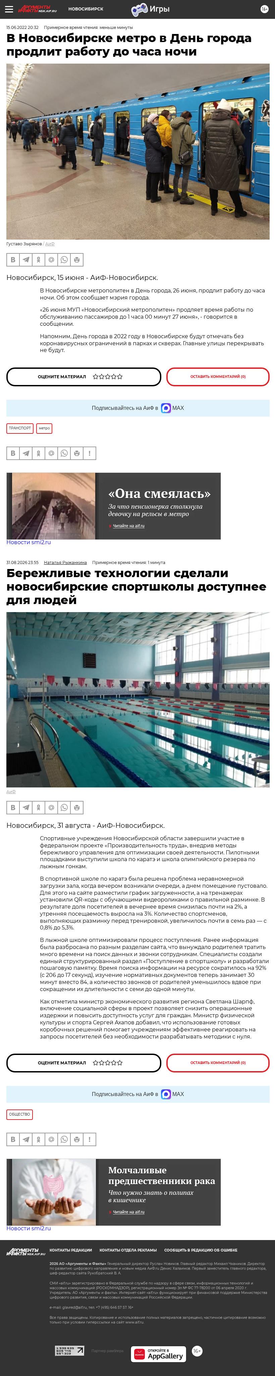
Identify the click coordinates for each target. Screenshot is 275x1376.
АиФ (50, 243)
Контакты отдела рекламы (128, 1250)
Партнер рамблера (107, 1351)
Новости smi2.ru (28, 542)
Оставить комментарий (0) (218, 377)
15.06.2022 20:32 (22, 27)
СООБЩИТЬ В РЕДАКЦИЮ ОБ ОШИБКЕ (200, 1250)
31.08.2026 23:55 (22, 562)
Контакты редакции (71, 1250)
